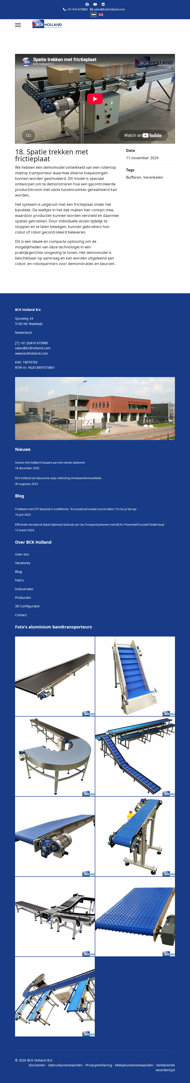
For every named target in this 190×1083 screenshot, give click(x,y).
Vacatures (22, 563)
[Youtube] (95, 4)
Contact (21, 615)
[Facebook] (87, 4)
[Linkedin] (103, 4)
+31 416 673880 (77, 9)
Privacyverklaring (99, 1065)
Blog (18, 571)
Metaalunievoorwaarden (134, 1065)
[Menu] (18, 25)
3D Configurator (27, 606)
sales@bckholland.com (109, 9)
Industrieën (24, 589)
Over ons (22, 554)
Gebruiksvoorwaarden (65, 1065)
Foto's (19, 580)
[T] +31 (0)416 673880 (31, 343)
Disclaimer (37, 1065)
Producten (23, 597)
